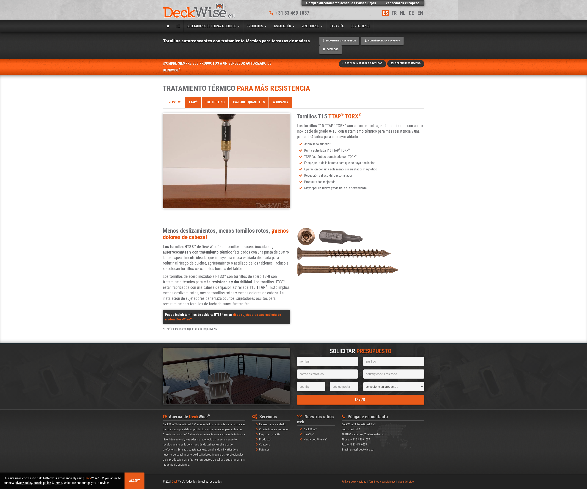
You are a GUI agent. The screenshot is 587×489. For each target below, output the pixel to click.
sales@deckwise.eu (362, 449)
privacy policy (23, 483)
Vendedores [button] (311, 26)
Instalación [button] (283, 26)
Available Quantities (249, 102)
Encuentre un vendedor (340, 40)
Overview (173, 102)
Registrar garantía (269, 434)
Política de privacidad (354, 481)
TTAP (193, 102)
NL (402, 13)
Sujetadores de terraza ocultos (212, 26)
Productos (255, 26)
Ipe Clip (309, 434)
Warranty (280, 102)
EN (420, 13)
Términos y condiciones (382, 481)
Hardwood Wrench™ (315, 439)
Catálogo (331, 49)
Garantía (337, 26)
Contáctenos (360, 26)
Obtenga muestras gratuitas (362, 63)
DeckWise (310, 429)
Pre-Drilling (215, 102)
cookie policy (42, 483)
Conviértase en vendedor (383, 40)
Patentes (264, 449)
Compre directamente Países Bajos (341, 3)
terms (58, 483)
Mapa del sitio (406, 481)
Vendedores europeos (403, 3)
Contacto (264, 444)
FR (394, 13)
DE (411, 13)
